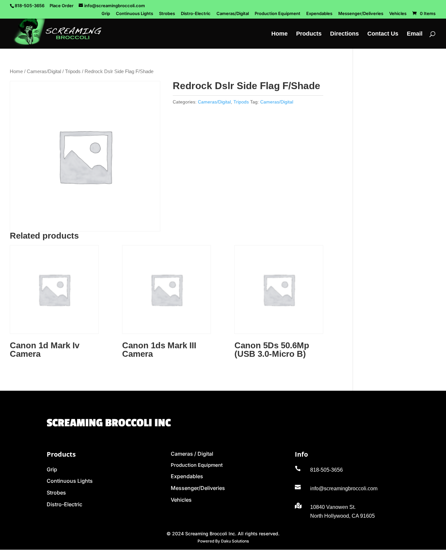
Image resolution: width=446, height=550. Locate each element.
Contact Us (382, 34)
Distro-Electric (196, 13)
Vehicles (397, 13)
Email (414, 34)
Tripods (73, 71)
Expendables (319, 13)
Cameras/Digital (232, 13)
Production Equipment (277, 13)
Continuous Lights (134, 13)
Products (309, 34)
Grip (106, 13)
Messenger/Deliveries (360, 13)
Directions (344, 34)
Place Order (61, 5)
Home (279, 34)
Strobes (167, 13)
